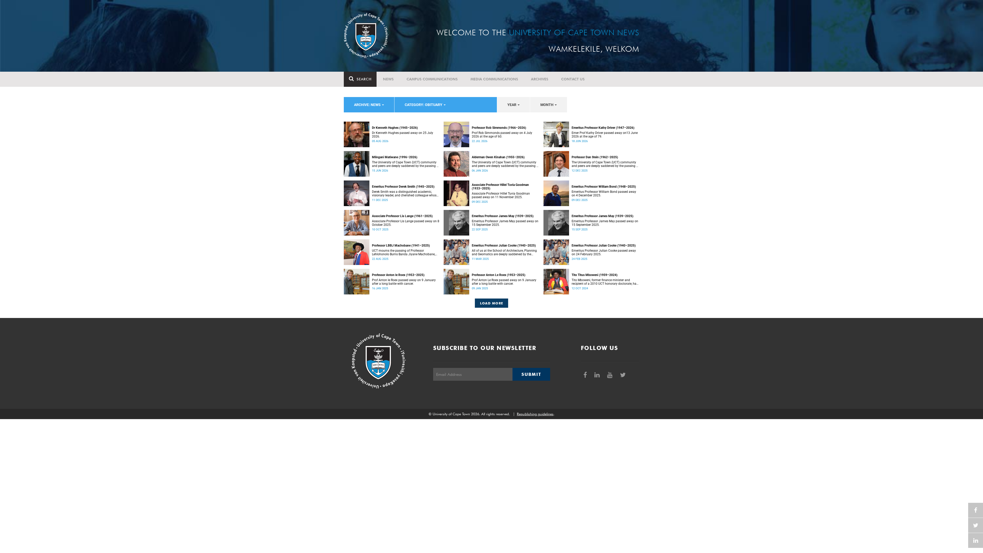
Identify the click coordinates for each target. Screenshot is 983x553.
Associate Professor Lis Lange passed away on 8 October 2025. (405, 223)
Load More (491, 303)
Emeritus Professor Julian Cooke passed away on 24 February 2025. (604, 252)
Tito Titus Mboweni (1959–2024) (594, 275)
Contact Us (573, 79)
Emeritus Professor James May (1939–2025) (502, 216)
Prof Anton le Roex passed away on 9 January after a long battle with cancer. (404, 281)
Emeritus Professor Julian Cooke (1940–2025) (504, 245)
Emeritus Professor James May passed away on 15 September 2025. (505, 223)
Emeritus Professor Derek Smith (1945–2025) (403, 186)
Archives (539, 79)
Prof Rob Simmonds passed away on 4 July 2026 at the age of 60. (502, 134)
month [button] (547, 105)
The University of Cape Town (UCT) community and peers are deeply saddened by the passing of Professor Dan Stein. (605, 164)
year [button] (512, 105)
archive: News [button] (367, 105)
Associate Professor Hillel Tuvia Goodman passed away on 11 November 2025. (501, 195)
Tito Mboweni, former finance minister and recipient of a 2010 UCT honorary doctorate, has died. (605, 281)
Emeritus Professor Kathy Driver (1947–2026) (603, 128)
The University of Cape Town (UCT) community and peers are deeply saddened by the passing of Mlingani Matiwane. (405, 164)
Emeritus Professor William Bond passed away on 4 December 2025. (604, 193)
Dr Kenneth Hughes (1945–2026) (395, 128)
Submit (531, 374)
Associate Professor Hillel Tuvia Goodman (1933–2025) (500, 186)
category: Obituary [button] (424, 105)
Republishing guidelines (535, 414)
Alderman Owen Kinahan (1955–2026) (498, 157)
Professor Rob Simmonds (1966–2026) (499, 128)
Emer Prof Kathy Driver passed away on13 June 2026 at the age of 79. (605, 134)
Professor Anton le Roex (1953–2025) (398, 275)
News (388, 79)
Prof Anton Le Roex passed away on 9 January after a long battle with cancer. (504, 281)
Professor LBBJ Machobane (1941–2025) (401, 245)
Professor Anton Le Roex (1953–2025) (498, 275)
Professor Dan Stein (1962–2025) (595, 157)
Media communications (494, 79)
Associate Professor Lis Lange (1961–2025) (402, 216)
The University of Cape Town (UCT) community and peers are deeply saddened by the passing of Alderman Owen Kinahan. (505, 164)
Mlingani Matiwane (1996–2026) (394, 157)
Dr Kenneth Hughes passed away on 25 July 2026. (402, 134)
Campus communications (432, 79)
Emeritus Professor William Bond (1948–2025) (604, 186)
